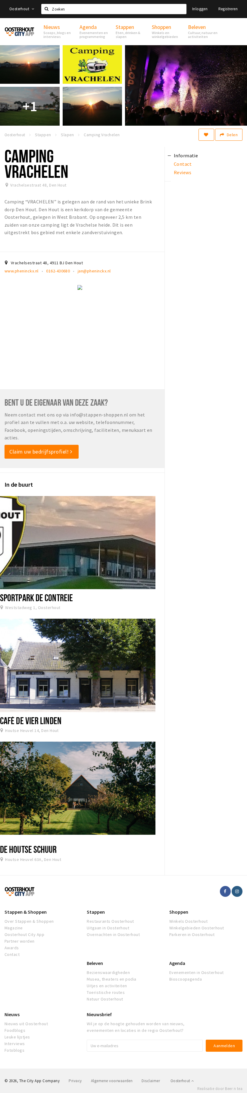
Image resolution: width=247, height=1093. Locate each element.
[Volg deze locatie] (206, 135)
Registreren (228, 8)
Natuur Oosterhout (105, 999)
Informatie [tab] (186, 155)
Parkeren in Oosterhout (192, 934)
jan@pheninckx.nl (94, 271)
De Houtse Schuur (28, 849)
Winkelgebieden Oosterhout (196, 928)
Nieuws (12, 1014)
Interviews (15, 1043)
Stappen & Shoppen (26, 912)
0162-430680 (58, 271)
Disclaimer (151, 1080)
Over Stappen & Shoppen (29, 921)
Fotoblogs (14, 1050)
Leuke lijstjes (17, 1037)
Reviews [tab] (182, 172)
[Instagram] (237, 891)
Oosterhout (19, 8)
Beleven (95, 963)
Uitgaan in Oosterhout (108, 928)
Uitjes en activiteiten (107, 985)
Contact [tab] (183, 164)
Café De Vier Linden (30, 720)
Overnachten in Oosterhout (113, 934)
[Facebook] (225, 891)
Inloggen (200, 8)
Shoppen (178, 912)
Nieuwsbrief (99, 1014)
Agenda (177, 963)
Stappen (96, 912)
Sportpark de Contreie (36, 597)
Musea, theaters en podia (111, 979)
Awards (12, 947)
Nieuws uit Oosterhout (26, 1023)
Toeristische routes (106, 992)
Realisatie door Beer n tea (219, 1088)
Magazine (14, 928)
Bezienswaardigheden (108, 972)
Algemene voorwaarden (112, 1080)
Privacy (75, 1080)
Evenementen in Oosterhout (196, 972)
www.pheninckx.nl (22, 271)
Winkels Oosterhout (188, 921)
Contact (12, 954)
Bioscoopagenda (185, 979)
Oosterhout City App (24, 934)
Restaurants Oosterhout (110, 921)
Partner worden (20, 941)
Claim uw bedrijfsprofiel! (39, 451)
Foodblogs (15, 1030)
